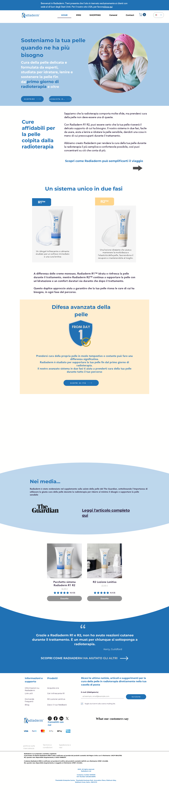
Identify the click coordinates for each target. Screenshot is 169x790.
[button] (143, 14)
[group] (84, 572)
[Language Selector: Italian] (158, 15)
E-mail (89, 692)
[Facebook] (56, 718)
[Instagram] (50, 718)
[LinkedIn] (61, 718)
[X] (67, 718)
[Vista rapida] (64, 560)
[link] (64, 593)
